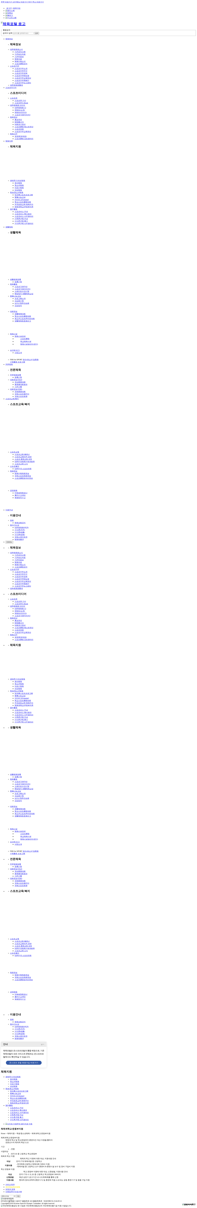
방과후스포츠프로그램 (24, 195)
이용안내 (9, 510)
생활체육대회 (20, 314)
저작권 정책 (10, 1189)
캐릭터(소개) (20, 110)
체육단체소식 (20, 61)
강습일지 (18, 306)
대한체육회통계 (16, 85)
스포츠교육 (14, 452)
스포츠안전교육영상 (23, 78)
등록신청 (18, 282)
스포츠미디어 (10, 88)
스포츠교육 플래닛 (22, 454)
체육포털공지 (20, 523)
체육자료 (18, 59)
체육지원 (9, 141)
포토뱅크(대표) (21, 136)
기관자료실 (19, 57)
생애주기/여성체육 (17, 181)
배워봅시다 (19, 122)
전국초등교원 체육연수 (24, 204)
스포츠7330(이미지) (22, 115)
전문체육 (9, 364)
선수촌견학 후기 (21, 221)
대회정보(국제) (16, 389)
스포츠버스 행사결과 (23, 214)
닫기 (42, 1044)
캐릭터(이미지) (21, 112)
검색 (36, 33)
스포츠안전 (14, 66)
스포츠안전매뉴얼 (22, 76)
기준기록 (18, 387)
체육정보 (9, 39)
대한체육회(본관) (22, 527)
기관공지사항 (20, 52)
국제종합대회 (20, 392)
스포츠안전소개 (21, 68)
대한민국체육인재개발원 (25, 462)
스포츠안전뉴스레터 (23, 83)
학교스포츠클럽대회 (23, 202)
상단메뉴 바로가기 (20, 2)
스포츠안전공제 (21, 73)
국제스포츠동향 (21, 396)
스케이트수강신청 (22, 291)
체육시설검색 (20, 336)
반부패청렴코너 (21, 493)
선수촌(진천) (20, 530)
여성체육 (18, 190)
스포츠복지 (14, 466)
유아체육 (18, 183)
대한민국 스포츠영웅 (23, 469)
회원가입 (16, 8)
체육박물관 (19, 539)
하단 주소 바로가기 (36, 2)
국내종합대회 (20, 382)
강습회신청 (19, 301)
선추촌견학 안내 (21, 219)
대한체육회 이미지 (17, 105)
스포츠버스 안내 (21, 212)
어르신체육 (19, 188)
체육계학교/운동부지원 (24, 207)
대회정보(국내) (16, 380)
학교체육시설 (25, 341)
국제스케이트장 (21, 537)
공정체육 (13, 490)
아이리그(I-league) (22, 200)
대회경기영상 (20, 124)
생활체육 (9, 227)
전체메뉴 (9, 542)
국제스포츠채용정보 (23, 476)
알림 (12, 520)
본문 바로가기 (7, 2)
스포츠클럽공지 (21, 64)
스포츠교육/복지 (12, 399)
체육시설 (13, 334)
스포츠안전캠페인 (22, 80)
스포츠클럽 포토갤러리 (24, 139)
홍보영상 (18, 120)
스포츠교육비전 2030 (23, 457)
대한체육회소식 (16, 49)
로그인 (9, 8)
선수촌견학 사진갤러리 (24, 223)
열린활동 (13, 209)
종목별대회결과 (21, 384)
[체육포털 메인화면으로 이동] (13, 24)
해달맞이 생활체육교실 (24, 294)
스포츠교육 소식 (21, 464)
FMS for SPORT (16, 360)
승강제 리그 (15, 350)
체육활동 (13, 284)
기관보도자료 (20, 54)
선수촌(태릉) (20, 532)
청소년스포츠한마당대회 (25, 319)
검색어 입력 (7, 33)
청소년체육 (19, 185)
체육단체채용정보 (22, 473)
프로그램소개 (20, 299)
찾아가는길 (14, 525)
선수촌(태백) (20, 535)
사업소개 (18, 353)
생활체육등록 (15, 279)
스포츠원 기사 (20, 100)
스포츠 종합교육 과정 (23, 459)
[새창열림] (10, 11)
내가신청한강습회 (22, 303)
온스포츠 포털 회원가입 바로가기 (23, 1063)
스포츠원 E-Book (21, 103)
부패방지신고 (20, 498)
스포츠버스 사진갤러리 (24, 216)
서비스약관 (10, 1185)
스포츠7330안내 (21, 287)
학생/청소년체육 (16, 192)
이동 (18, 1196)
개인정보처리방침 (12, 1187)
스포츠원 (13, 98)
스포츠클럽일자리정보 (24, 478)
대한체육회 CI (20, 108)
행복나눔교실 (20, 197)
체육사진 (13, 134)
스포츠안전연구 (21, 71)
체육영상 (13, 117)
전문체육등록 (15, 375)
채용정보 (13, 471)
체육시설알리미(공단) (29, 344)
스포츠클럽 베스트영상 (24, 127)
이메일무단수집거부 (13, 1192)
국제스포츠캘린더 (22, 394)
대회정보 (13, 311)
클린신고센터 (20, 495)
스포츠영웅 (19, 129)
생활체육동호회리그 (23, 321)
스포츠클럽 (24, 339)
